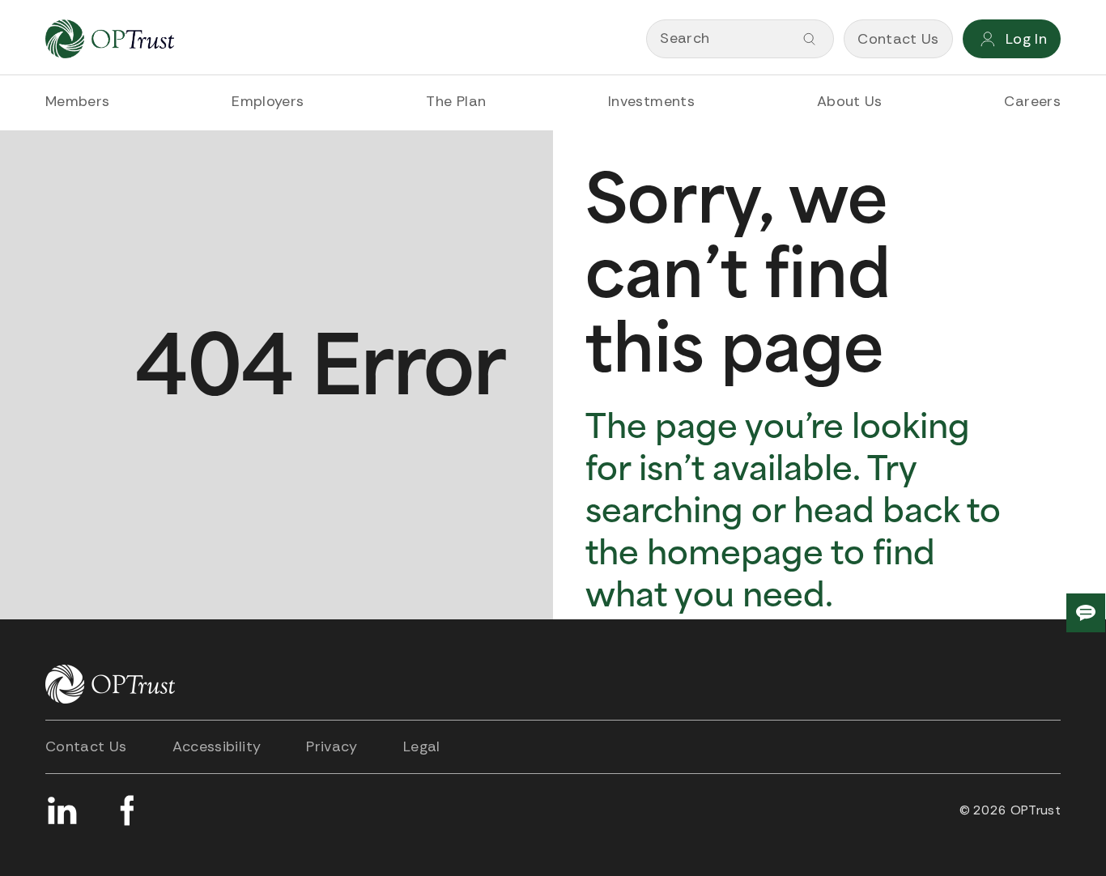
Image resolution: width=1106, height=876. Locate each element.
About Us (850, 101)
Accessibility (217, 746)
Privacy (332, 746)
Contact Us (86, 746)
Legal (421, 746)
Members (77, 101)
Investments (651, 101)
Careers (1032, 101)
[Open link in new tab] (61, 810)
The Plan (456, 101)
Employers (268, 101)
